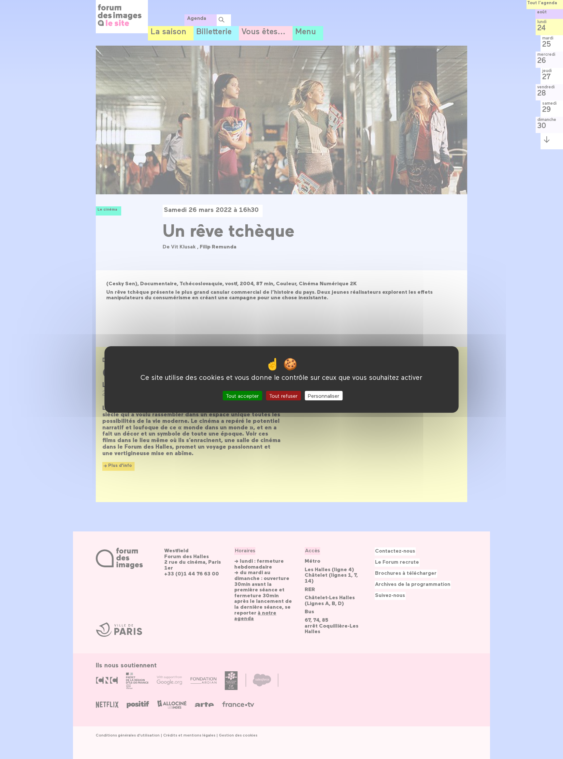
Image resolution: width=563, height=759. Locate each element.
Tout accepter (242, 396)
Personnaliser (323, 396)
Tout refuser (283, 396)
